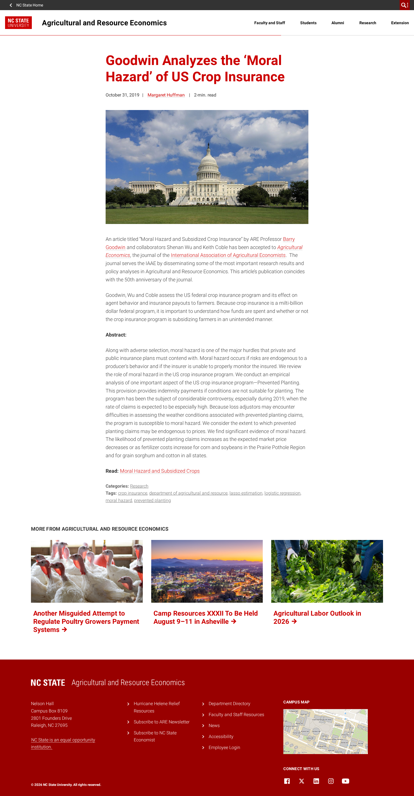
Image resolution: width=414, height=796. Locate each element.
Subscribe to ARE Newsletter (162, 722)
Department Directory (229, 703)
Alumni (337, 23)
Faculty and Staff (269, 23)
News (214, 725)
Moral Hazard (119, 500)
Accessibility (221, 736)
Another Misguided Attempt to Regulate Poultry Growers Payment (86, 621)
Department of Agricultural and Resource (188, 493)
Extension (400, 23)
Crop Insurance (132, 493)
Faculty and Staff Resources (236, 714)
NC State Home (29, 5)
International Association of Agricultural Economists (228, 255)
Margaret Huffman (166, 95)
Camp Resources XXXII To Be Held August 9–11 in (205, 617)
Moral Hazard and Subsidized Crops (160, 471)
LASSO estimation (246, 493)
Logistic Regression (282, 493)
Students (308, 23)
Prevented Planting (152, 500)
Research (367, 23)
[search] (405, 5)
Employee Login (224, 747)
